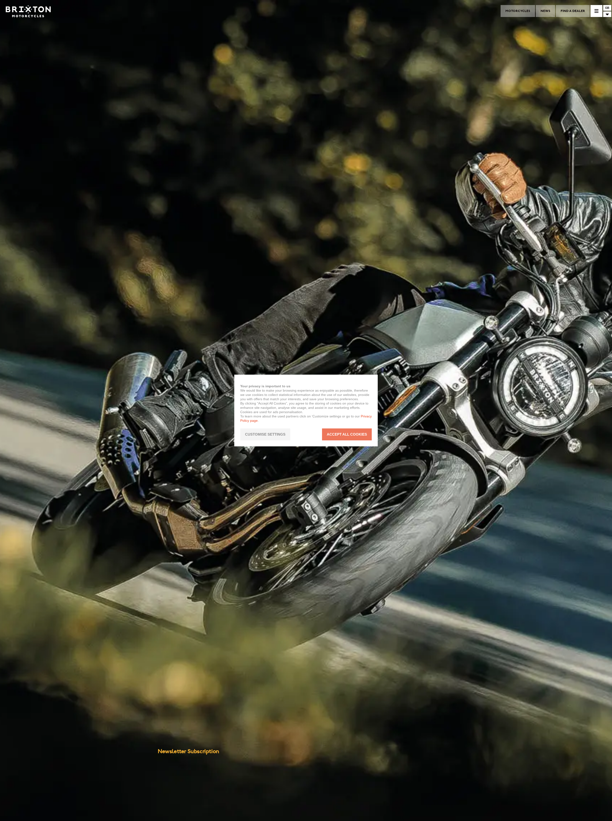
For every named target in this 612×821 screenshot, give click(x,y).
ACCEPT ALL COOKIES (347, 434)
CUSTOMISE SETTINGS (265, 434)
